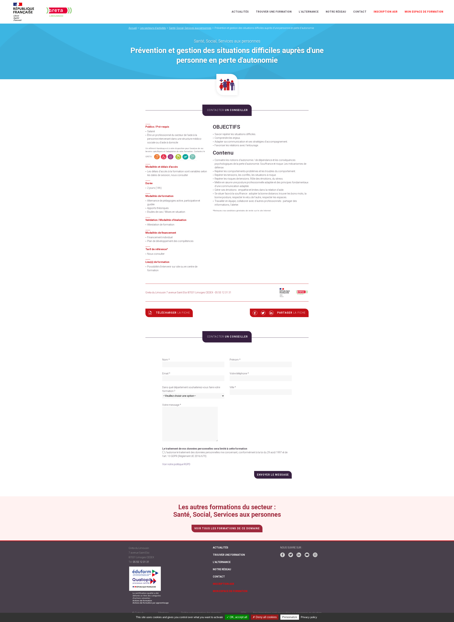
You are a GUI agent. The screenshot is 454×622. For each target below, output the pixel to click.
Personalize (289, 617)
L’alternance (309, 11)
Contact (360, 11)
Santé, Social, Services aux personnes (190, 28)
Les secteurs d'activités (153, 28)
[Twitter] (290, 555)
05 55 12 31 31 (141, 561)
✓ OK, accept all (237, 617)
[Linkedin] (299, 555)
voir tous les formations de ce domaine (227, 528)
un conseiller (227, 110)
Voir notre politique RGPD (176, 464)
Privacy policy (309, 617)
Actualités (240, 11)
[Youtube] (307, 555)
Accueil (133, 28)
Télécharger (173, 312)
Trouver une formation (274, 11)
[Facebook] (282, 555)
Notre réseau (336, 11)
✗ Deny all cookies (265, 617)
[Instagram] (315, 555)
